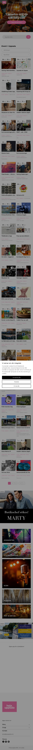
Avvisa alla (16, 386)
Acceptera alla (16, 377)
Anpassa (16, 382)
